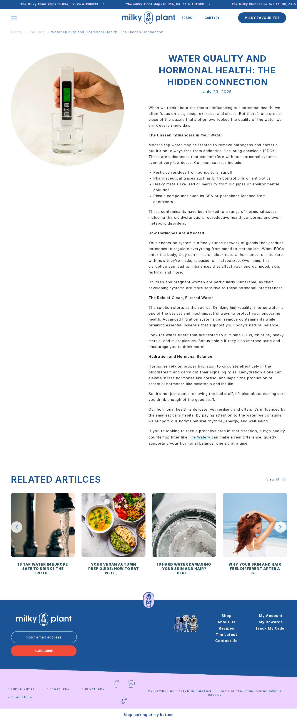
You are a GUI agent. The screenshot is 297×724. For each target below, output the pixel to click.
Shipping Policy (22, 697)
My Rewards (271, 622)
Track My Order (270, 628)
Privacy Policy (59, 688)
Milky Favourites (262, 18)
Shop (227, 615)
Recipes (226, 628)
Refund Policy (94, 688)
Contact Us (226, 640)
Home (16, 32)
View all (272, 479)
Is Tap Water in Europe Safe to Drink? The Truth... (43, 568)
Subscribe (44, 651)
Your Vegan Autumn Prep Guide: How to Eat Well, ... (113, 568)
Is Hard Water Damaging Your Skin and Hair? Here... (184, 568)
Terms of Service (22, 688)
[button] (188, 17)
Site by (194, 690)
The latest (226, 634)
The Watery (200, 437)
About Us (226, 622)
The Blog (36, 32)
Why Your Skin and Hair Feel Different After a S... (255, 568)
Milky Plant (166, 690)
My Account (271, 615)
